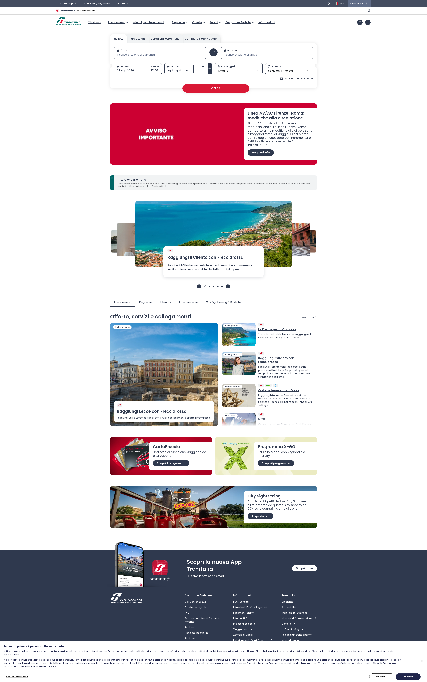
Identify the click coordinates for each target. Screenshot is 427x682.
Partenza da (127, 50)
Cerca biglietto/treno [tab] (165, 39)
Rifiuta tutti (381, 676)
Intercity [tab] (165, 302)
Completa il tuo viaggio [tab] (201, 39)
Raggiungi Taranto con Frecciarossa (276, 360)
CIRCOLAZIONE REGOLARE (81, 10)
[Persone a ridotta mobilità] (329, 3)
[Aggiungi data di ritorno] (210, 68)
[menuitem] (96, 22)
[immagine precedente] (199, 286)
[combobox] (160, 54)
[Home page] (68, 21)
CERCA (216, 88)
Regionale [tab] (145, 302)
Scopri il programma (171, 463)
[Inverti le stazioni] (213, 52)
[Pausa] (369, 11)
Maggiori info (261, 152)
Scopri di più (304, 568)
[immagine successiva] (228, 286)
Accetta (408, 676)
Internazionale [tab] (188, 302)
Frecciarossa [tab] (122, 302)
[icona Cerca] (360, 22)
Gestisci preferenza (17, 676)
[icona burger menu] (368, 22)
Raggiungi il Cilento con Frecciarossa (205, 257)
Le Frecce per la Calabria (277, 329)
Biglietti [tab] (118, 39)
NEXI (261, 419)
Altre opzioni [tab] (137, 39)
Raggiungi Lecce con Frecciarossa (152, 411)
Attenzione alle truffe (132, 180)
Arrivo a (232, 50)
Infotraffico (67, 10)
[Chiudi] (421, 661)
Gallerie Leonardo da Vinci (278, 390)
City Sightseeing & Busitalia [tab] (223, 302)
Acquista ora (260, 516)
